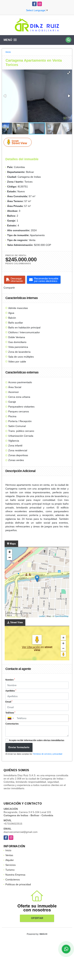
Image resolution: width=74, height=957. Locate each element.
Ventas (9, 855)
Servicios (10, 864)
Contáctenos (12, 879)
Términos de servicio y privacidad (47, 754)
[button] (69, 73)
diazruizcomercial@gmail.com (21, 831)
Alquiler (9, 860)
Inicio (8, 52)
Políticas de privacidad (18, 884)
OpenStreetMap (61, 616)
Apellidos (10, 690)
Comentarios (12, 724)
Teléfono (10, 712)
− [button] (9, 557)
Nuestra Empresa (15, 874)
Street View (19, 142)
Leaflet (42, 616)
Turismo (10, 869)
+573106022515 (13, 823)
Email (8, 701)
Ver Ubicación (31, 647)
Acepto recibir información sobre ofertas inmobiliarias (36, 740)
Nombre (10, 679)
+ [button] (9, 552)
